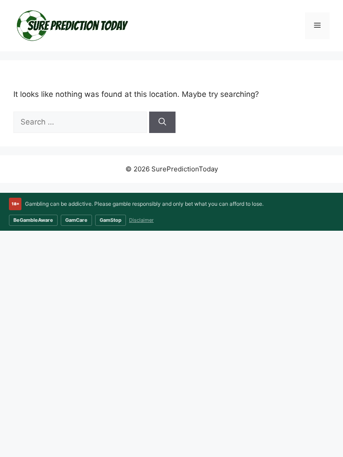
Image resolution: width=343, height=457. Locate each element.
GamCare (76, 220)
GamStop (110, 220)
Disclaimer (141, 220)
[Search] (162, 122)
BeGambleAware (33, 220)
